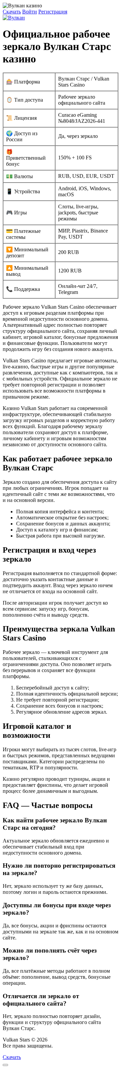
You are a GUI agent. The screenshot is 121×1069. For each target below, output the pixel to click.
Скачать (12, 11)
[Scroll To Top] (5, 1065)
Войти (29, 11)
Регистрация (52, 11)
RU (58, 1046)
